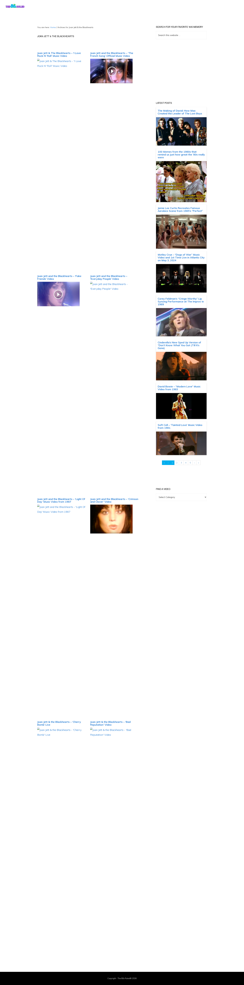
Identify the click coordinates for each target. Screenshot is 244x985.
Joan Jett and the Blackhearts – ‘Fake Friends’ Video (59, 277)
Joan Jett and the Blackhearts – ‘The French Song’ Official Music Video (111, 54)
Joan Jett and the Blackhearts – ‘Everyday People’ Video (108, 277)
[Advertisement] (181, 70)
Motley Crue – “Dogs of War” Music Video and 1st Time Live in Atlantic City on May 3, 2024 (181, 257)
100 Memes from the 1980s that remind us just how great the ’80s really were (181, 154)
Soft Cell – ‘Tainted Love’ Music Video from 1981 (180, 426)
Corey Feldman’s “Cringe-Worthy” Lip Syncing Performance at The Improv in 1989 (181, 301)
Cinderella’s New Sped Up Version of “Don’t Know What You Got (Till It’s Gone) (179, 345)
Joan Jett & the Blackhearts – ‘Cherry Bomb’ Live (59, 723)
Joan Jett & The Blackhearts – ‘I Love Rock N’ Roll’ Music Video (59, 54)
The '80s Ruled (15, 5)
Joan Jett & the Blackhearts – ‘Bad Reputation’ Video (110, 723)
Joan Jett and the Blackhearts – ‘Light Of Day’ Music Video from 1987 (61, 500)
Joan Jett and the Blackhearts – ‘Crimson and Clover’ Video (114, 500)
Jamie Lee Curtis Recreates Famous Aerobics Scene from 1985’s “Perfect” (180, 209)
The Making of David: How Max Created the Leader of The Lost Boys (180, 112)
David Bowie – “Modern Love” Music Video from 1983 (179, 388)
